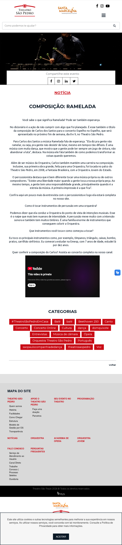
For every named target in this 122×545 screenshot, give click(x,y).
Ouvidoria (13, 479)
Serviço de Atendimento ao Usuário (16, 455)
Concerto (22, 328)
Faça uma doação (37, 410)
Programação (85, 398)
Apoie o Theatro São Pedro (38, 401)
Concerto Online (45, 328)
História (12, 409)
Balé (57, 321)
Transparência (16, 431)
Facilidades (14, 413)
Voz (99, 347)
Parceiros (36, 415)
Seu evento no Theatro (62, 400)
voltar (112, 364)
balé (69, 321)
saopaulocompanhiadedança (42, 347)
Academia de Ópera (61, 440)
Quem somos (15, 406)
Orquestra (37, 438)
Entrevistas (39, 334)
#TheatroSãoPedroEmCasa (30, 321)
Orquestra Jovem (83, 440)
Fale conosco (15, 448)
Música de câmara (65, 334)
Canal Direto (15, 462)
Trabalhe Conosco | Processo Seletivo (14, 471)
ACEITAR (61, 536)
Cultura (67, 328)
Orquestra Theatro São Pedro (52, 340)
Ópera (88, 334)
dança (82, 328)
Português (85, 340)
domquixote (100, 328)
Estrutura (13, 420)
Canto (109, 321)
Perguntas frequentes (38, 450)
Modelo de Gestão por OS (16, 426)
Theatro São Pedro (14, 400)
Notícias (12, 438)
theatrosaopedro (79, 347)
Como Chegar (15, 417)
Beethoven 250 (88, 321)
